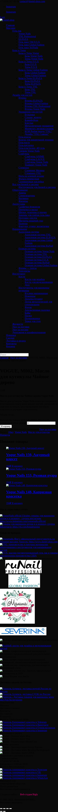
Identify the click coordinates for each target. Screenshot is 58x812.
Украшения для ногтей (31, 111)
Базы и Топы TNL (28, 86)
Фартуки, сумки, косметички (34, 226)
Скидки (10, 338)
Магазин (10, 28)
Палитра (23, 223)
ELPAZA (23, 39)
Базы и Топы (19, 50)
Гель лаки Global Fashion (31, 44)
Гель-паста (24, 142)
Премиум (5, 435)
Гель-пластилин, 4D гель (32, 148)
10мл (10, 432)
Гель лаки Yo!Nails (28, 47)
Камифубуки (31, 120)
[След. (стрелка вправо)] (4, 811)
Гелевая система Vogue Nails (39, 251)
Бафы (27, 313)
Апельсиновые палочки (37, 310)
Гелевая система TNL (36, 254)
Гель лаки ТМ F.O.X (29, 42)
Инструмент (18, 273)
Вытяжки (23, 198)
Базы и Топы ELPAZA (30, 78)
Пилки (28, 315)
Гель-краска (25, 137)
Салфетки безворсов (29, 206)
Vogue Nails (25, 33)
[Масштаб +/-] (10, 808)
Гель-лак (16, 30)
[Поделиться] (4, 808)
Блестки (29, 123)
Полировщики (32, 318)
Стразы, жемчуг (33, 117)
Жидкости (17, 324)
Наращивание (19, 229)
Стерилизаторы (27, 195)
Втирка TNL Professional (37, 106)
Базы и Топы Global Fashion (33, 70)
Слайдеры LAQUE (35, 159)
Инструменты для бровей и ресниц (37, 187)
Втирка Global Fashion (36, 103)
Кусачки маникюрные (36, 293)
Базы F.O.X (31, 64)
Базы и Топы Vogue (29, 53)
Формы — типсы (28, 268)
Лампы (22, 192)
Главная (10, 25)
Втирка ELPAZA (34, 100)
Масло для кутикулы (39, 432)
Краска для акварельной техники (36, 139)
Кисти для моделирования (39, 282)
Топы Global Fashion (35, 75)
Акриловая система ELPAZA (40, 237)
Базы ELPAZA (32, 81)
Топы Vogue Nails (34, 58)
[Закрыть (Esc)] (1, 808)
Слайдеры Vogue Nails (36, 162)
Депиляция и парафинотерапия (28, 332)
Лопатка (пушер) (34, 299)
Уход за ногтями (20, 326)
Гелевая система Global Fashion (41, 265)
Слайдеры (24, 153)
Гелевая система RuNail (37, 262)
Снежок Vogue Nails (29, 151)
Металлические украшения (39, 125)
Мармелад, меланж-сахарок (39, 128)
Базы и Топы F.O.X (29, 61)
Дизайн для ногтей (22, 95)
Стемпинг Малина (34, 170)
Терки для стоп (33, 321)
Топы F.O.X (31, 67)
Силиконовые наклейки (31, 181)
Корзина (10, 346)
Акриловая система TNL (38, 234)
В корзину (6, 426)
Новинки (11, 335)
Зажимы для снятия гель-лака (34, 215)
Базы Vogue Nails (34, 56)
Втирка (22, 97)
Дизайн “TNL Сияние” (37, 134)
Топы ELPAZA (33, 84)
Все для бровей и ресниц (25, 184)
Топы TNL (30, 92)
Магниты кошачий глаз (31, 220)
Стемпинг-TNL (33, 173)
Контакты (11, 343)
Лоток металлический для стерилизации (38, 303)
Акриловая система (29, 232)
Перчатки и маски (28, 209)
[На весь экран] (7, 808)
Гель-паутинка (26, 145)
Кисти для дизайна (35, 279)
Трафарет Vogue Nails (36, 165)
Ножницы (30, 296)
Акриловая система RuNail (39, 245)
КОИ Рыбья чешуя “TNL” (38, 131)
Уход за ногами (20, 329)
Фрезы (28, 307)
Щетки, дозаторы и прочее (33, 212)
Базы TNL (30, 89)
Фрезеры (23, 201)
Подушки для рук (28, 218)
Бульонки (30, 114)
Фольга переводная (29, 178)
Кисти (22, 276)
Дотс (27, 285)
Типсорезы (24, 271)
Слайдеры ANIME (34, 156)
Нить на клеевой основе (31, 176)
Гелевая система (27, 248)
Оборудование (20, 190)
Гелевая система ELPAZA (38, 257)
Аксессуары (18, 204)
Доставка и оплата (16, 340)
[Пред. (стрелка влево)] (1, 811)
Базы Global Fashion (35, 72)
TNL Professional (27, 36)
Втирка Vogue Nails (35, 109)
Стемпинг (24, 167)
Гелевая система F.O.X (37, 259)
